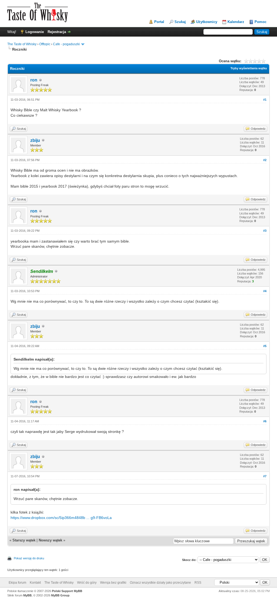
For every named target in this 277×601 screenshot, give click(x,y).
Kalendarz (235, 22)
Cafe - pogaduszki (66, 44)
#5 (264, 346)
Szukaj (180, 22)
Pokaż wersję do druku (29, 558)
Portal (159, 22)
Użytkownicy (206, 22)
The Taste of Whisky (22, 44)
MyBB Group (60, 595)
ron (33, 80)
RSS (197, 582)
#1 (264, 99)
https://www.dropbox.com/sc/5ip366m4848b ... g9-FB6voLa (61, 517)
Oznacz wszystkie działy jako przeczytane (160, 582)
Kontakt (35, 582)
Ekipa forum (17, 582)
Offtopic (44, 44)
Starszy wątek (23, 540)
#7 (264, 476)
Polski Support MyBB (67, 591)
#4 (264, 291)
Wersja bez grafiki (113, 582)
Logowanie (34, 32)
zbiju (35, 140)
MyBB (27, 595)
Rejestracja (57, 32)
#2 (264, 160)
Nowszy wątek (50, 540)
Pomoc (260, 22)
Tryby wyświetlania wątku (248, 68)
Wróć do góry (87, 582)
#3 (264, 230)
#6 (264, 421)
